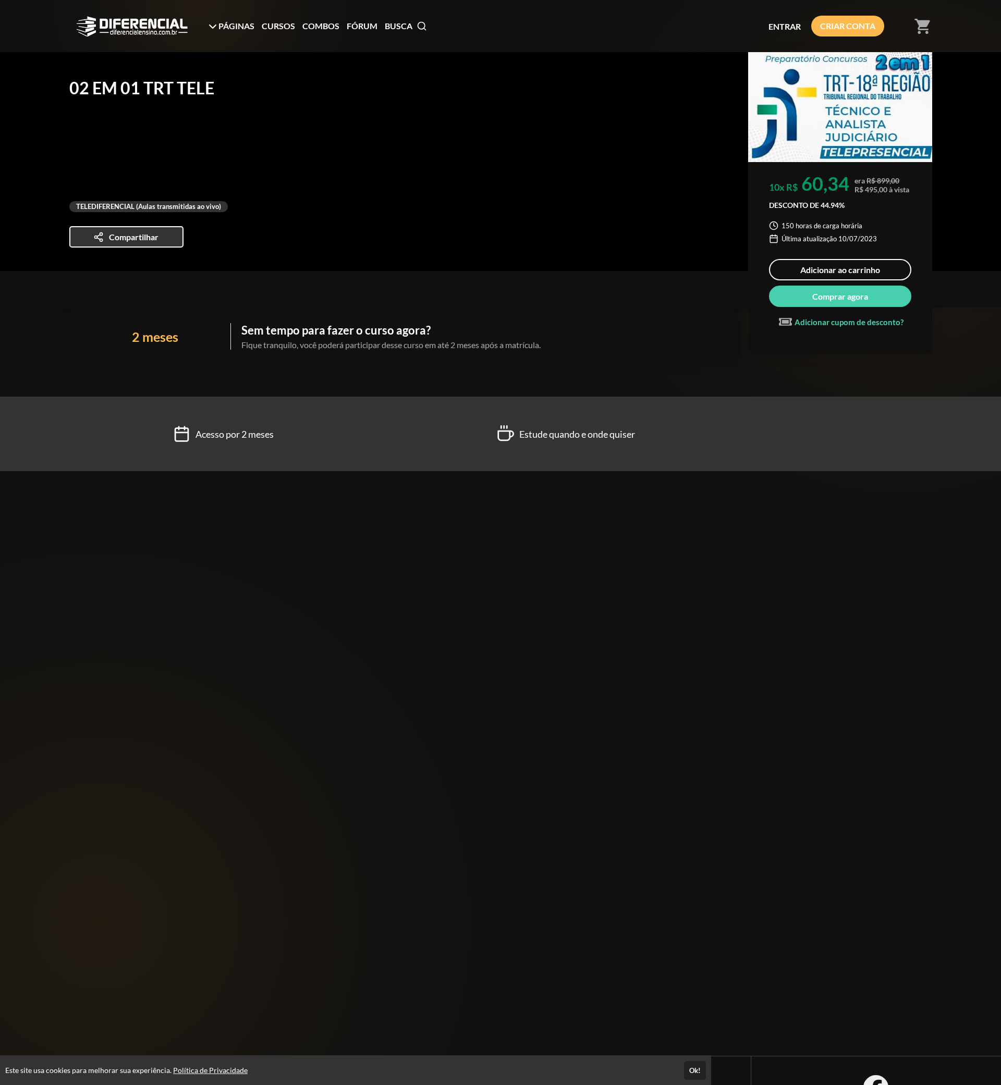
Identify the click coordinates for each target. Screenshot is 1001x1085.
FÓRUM (362, 26)
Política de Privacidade (210, 1070)
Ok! (695, 1070)
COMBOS (320, 26)
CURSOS (278, 26)
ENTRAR (784, 26)
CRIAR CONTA (847, 26)
